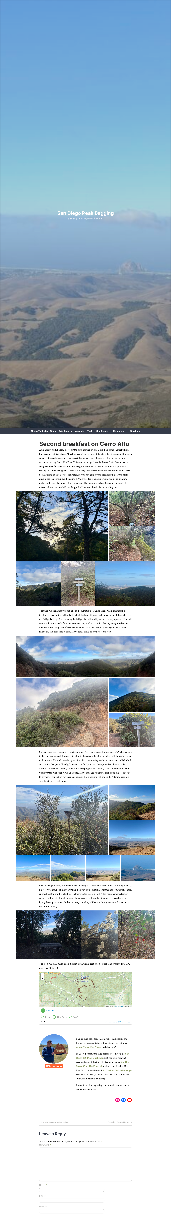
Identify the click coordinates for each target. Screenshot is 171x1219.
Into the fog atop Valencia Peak (55, 1122)
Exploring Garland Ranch (119, 1122)
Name (43, 1185)
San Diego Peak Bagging (85, 213)
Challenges (102, 431)
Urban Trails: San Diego (43, 431)
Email (42, 1196)
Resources (118, 431)
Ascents (79, 431)
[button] (62, 526)
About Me (134, 431)
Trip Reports (65, 431)
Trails (90, 431)
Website (43, 1206)
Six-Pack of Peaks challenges (117, 1070)
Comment (45, 1145)
